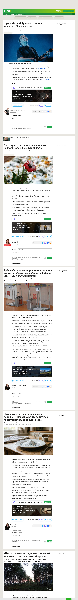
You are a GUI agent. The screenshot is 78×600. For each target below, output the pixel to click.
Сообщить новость (18, 105)
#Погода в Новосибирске (8, 154)
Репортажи (11, 14)
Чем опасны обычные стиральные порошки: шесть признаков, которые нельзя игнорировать (24, 510)
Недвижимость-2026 (59, 17)
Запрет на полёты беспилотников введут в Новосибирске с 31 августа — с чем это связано (23, 371)
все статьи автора (13, 111)
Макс (42, 105)
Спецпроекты (19, 14)
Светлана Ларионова (62, 146)
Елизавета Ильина (61, 272)
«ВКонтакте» (21, 84)
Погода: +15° (59, 11)
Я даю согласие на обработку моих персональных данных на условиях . (26, 126)
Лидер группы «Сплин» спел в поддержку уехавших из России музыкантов (22, 96)
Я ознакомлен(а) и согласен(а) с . (22, 128)
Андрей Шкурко (61, 24)
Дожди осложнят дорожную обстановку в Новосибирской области (21, 227)
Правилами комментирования (26, 128)
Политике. (64, 599)
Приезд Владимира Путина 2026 (45, 17)
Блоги (25, 14)
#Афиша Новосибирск (8, 32)
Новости (6, 14)
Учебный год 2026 (32, 17)
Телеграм (49, 105)
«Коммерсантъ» (42, 68)
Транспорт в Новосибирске (20, 17)
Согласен (69, 599)
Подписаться (47, 87)
